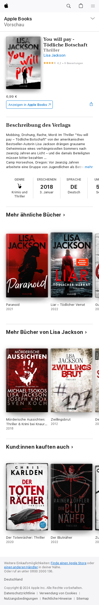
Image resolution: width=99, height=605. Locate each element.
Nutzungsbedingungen (21, 598)
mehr (89, 167)
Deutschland (13, 579)
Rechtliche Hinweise (57, 598)
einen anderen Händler (21, 567)
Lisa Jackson (54, 55)
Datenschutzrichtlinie (19, 593)
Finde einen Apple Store (68, 563)
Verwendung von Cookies (58, 593)
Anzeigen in (27, 105)
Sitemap (82, 598)
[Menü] (93, 6)
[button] (68, 6)
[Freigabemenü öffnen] (91, 104)
